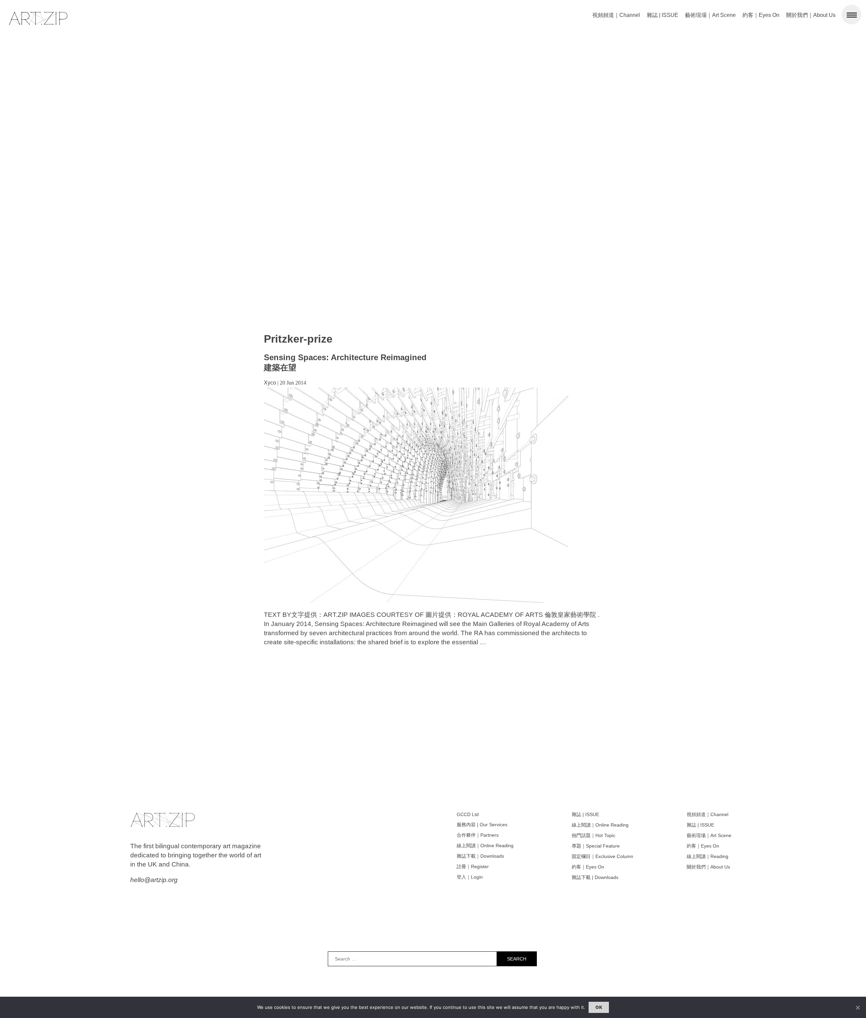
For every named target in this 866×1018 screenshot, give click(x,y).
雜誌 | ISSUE (662, 15)
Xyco (270, 383)
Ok (598, 1007)
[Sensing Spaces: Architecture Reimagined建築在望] (416, 601)
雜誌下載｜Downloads (480, 856)
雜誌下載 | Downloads (595, 877)
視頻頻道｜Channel (616, 15)
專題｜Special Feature (596, 846)
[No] (857, 1007)
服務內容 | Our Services (482, 824)
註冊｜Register (473, 866)
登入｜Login (470, 877)
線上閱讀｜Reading (707, 856)
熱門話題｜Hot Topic (593, 835)
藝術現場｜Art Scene (710, 15)
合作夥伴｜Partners (478, 835)
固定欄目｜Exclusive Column (602, 856)
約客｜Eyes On (761, 15)
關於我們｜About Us (811, 15)
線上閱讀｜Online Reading (485, 845)
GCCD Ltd (468, 814)
